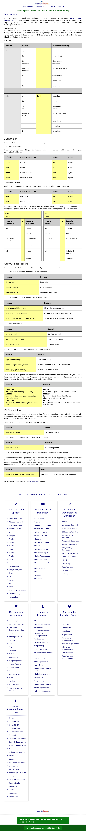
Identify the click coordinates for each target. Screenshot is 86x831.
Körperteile (13, 793)
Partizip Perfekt (14, 667)
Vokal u (11, 556)
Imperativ (12, 643)
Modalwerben (14, 684)
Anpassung (39, 646)
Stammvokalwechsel (16, 624)
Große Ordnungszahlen (17, 745)
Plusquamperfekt (15, 661)
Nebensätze (66, 628)
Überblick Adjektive (69, 557)
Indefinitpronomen (42, 674)
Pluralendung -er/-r (42, 549)
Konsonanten (14, 566)
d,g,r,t (11, 573)
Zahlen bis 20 (14, 725)
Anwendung (13, 657)
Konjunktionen (67, 653)
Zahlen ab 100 (14, 735)
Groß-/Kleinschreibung (17, 590)
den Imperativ (33, 482)
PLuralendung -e (41, 553)
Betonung (12, 583)
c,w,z (10, 576)
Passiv (11, 678)
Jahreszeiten (13, 776)
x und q (11, 580)
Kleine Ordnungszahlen (17, 742)
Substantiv (39, 539)
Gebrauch (39, 677)
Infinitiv (11, 633)
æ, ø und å (13, 563)
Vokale (11, 539)
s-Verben (12, 681)
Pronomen (39, 621)
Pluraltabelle (40, 568)
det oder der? (40, 639)
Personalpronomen (42, 624)
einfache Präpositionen (70, 643)
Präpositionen (67, 634)
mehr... (59, 6)
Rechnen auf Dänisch (17, 752)
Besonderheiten (41, 559)
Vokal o (11, 553)
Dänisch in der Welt (16, 522)
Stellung (65, 574)
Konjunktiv (13, 671)
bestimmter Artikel (42, 529)
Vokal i (11, 549)
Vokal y (11, 559)
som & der (39, 665)
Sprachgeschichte (15, 525)
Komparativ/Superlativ (70, 541)
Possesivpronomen (42, 642)
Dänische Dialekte (15, 529)
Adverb (64, 560)
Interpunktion (14, 597)
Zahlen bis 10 (14, 721)
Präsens (12, 640)
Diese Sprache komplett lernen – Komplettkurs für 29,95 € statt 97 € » (41, 820)
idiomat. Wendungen (43, 691)
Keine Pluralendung (42, 556)
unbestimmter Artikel (43, 525)
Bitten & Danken (15, 783)
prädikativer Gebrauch (70, 528)
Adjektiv (65, 522)
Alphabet (12, 532)
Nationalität (13, 786)
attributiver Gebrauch (70, 525)
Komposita (39, 579)
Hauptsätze (66, 624)
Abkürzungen (14, 769)
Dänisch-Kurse (27, 6)
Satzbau (65, 621)
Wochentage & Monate (17, 773)
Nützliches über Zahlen (17, 738)
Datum (11, 759)
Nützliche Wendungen (17, 779)
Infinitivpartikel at (15, 637)
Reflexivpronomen (42, 688)
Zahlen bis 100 (14, 728)
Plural (37, 546)
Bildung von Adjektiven (70, 532)
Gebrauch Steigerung (70, 553)
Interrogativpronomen (43, 684)
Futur (11, 647)
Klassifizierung (67, 567)
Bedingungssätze (15, 674)
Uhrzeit (11, 756)
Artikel (37, 522)
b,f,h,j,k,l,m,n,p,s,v (15, 570)
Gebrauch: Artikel (41, 535)
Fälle (37, 572)
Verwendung (40, 658)
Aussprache (13, 535)
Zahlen (11, 718)
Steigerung (66, 564)
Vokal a (11, 542)
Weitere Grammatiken (44, 6)
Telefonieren (13, 797)
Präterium (12, 650)
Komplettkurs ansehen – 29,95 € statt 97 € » (43, 828)
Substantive (39, 518)
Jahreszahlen (13, 766)
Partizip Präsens (15, 664)
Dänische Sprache (15, 518)
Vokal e (11, 546)
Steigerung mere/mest (70, 544)
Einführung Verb (15, 621)
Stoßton (12, 587)
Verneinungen (67, 631)
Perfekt (11, 654)
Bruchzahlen (13, 749)
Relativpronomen (41, 662)
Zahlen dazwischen (16, 732)
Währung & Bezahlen (17, 762)
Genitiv (38, 575)
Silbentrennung (14, 594)
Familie (11, 790)
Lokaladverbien (67, 570)
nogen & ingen (40, 681)
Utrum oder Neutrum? (43, 542)
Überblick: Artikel (41, 532)
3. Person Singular (42, 649)
